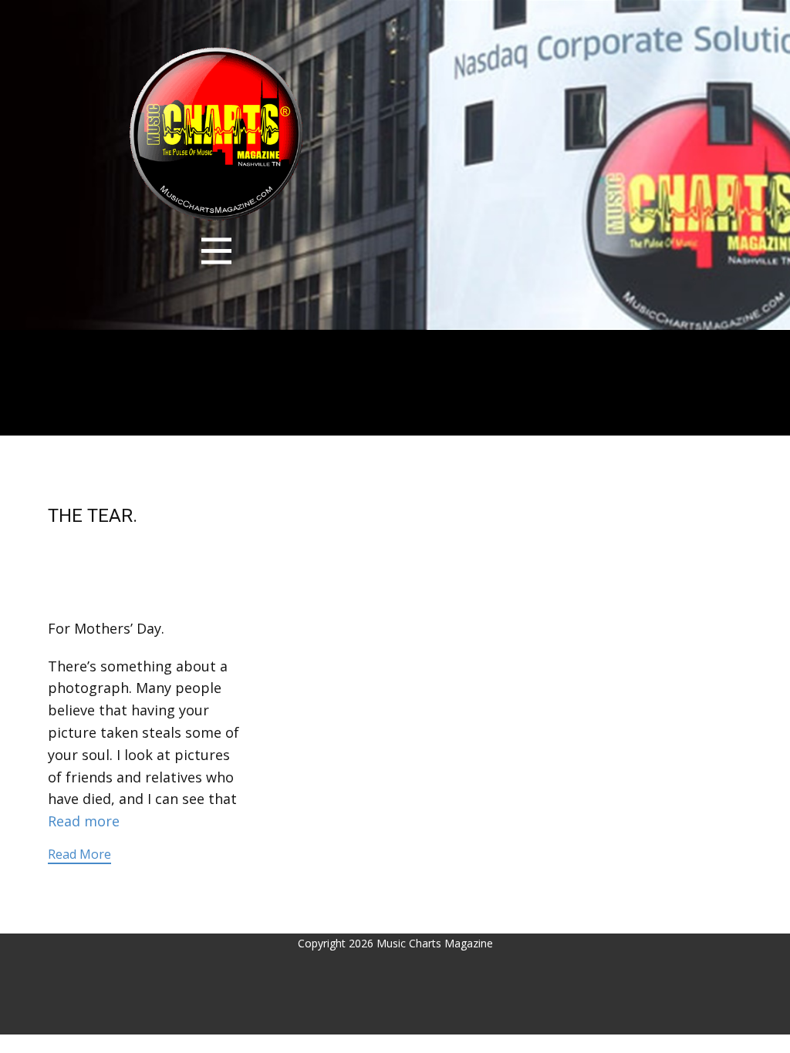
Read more (84, 821)
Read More (79, 854)
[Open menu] (216, 251)
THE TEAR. (92, 515)
